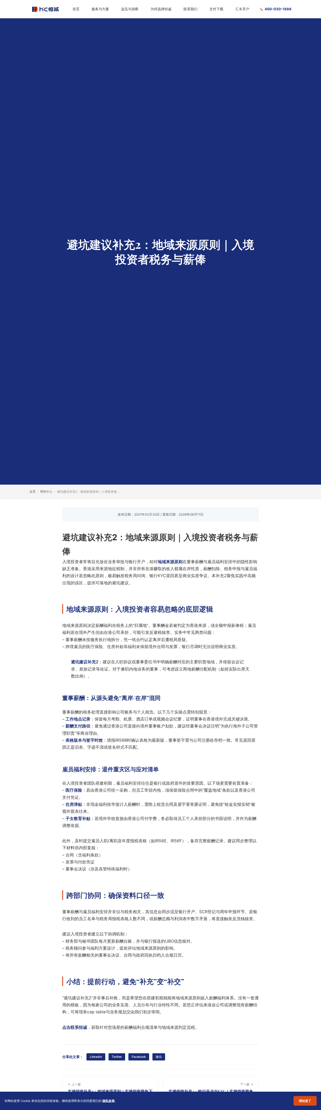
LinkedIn (96, 1057)
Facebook (139, 1057)
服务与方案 (100, 9)
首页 (75, 9)
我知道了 (305, 1101)
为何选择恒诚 (160, 9)
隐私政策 (108, 1101)
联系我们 (190, 9)
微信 (159, 1057)
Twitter (117, 1057)
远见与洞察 (129, 9)
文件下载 (216, 9)
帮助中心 (46, 491)
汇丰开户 (242, 9)
